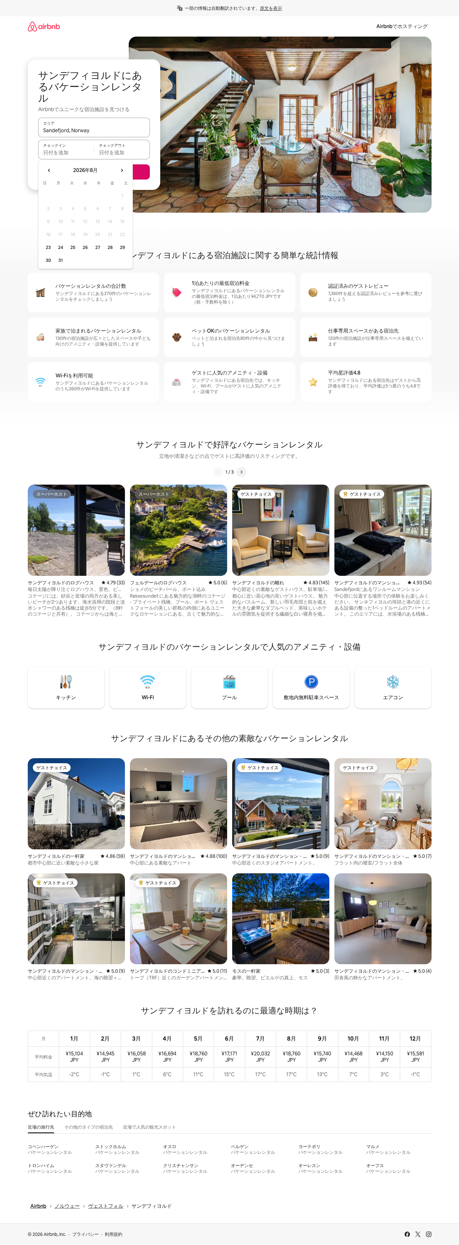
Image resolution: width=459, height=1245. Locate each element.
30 (48, 260)
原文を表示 (271, 8)
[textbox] (66, 152)
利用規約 (113, 1234)
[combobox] (94, 130)
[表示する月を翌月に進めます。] (122, 170)
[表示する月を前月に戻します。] (49, 170)
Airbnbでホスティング (402, 26)
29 (122, 247)
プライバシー (85, 1234)
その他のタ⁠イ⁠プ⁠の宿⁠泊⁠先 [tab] (88, 1127)
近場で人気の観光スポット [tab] (149, 1127)
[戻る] (218, 472)
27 (97, 247)
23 (48, 247)
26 (85, 247)
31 (60, 260)
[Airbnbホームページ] (44, 26)
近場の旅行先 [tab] (41, 1127)
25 (72, 247)
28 (110, 247)
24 (60, 247)
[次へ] (241, 472)
